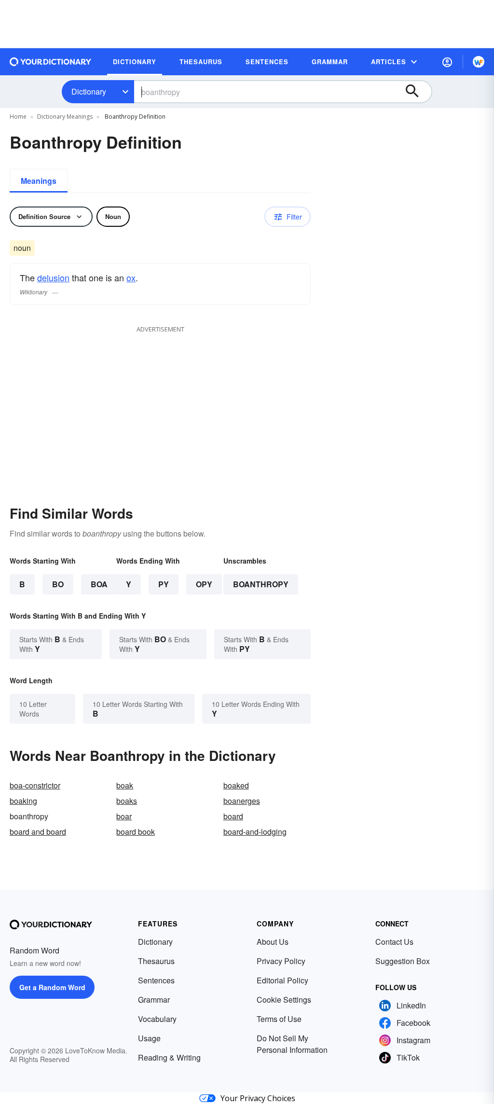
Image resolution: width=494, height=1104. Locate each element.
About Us (272, 941)
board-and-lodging (255, 831)
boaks (126, 800)
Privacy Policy (281, 960)
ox (131, 277)
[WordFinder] (478, 61)
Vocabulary (157, 1018)
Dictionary (88, 91)
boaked (236, 785)
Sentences (156, 980)
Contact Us (394, 941)
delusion (53, 277)
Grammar (154, 999)
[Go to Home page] (51, 61)
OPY (204, 584)
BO (58, 584)
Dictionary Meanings (65, 116)
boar (124, 816)
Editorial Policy (282, 980)
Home (18, 116)
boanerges (241, 800)
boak (124, 785)
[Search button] (416, 91)
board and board (38, 831)
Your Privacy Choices (257, 1098)
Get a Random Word (52, 987)
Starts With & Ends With (51, 644)
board (233, 816)
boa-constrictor (35, 785)
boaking (23, 800)
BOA (99, 584)
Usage (149, 1038)
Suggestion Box (402, 960)
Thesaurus (156, 960)
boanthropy (260, 584)
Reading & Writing (169, 1057)
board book (135, 831)
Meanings (38, 180)
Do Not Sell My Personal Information (292, 1044)
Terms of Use (279, 1018)
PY (163, 584)
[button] (447, 62)
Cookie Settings (284, 999)
